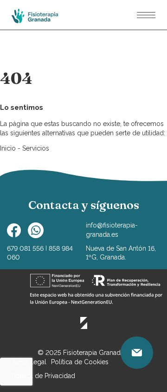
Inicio (9, 148)
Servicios (35, 148)
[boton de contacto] (137, 352)
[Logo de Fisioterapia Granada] (35, 16)
